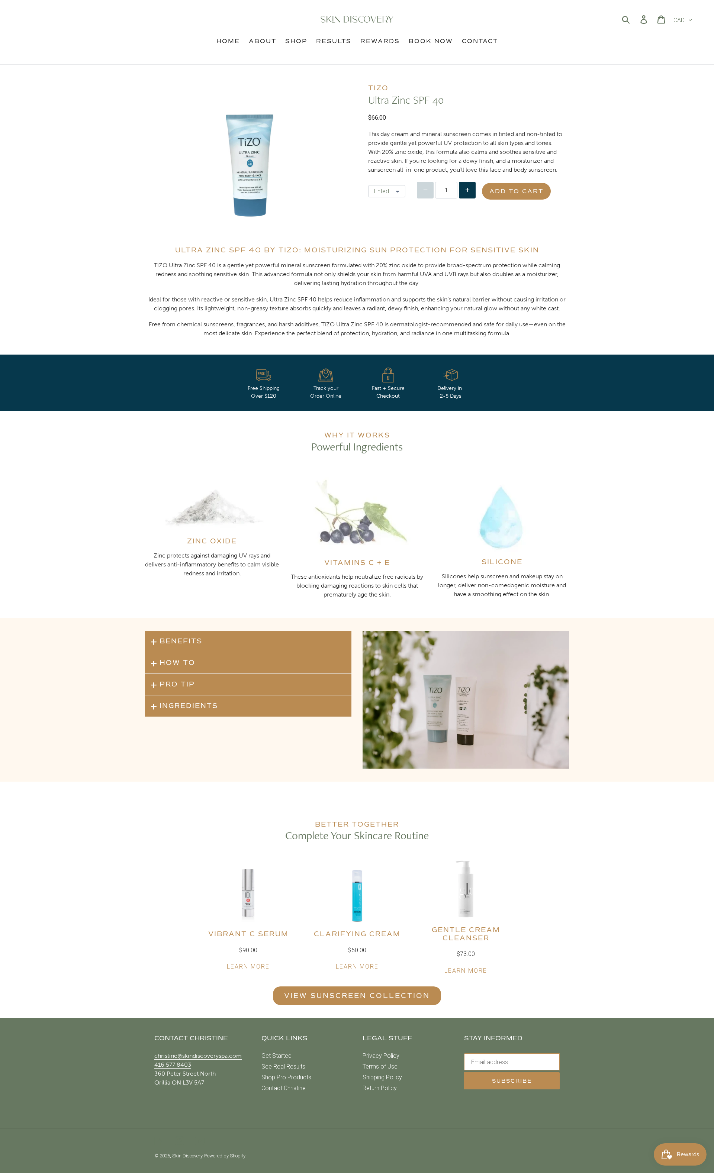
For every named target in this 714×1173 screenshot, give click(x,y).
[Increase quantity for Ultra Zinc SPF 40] (467, 190)
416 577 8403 (172, 1064)
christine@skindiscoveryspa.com (198, 1055)
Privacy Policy (381, 1055)
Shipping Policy (382, 1077)
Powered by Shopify (224, 1156)
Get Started (276, 1055)
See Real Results (283, 1066)
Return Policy (380, 1088)
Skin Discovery (187, 1156)
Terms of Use (380, 1066)
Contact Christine (283, 1088)
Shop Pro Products (286, 1077)
